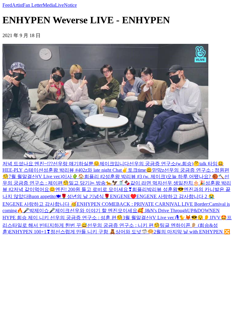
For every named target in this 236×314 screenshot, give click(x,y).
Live (59, 5)
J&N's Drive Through (165, 210)
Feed (7, 5)
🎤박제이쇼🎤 (39, 210)
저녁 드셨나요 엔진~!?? (27, 163)
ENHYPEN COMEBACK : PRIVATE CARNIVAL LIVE (135, 204)
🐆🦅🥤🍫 (118, 183)
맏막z (158, 170)
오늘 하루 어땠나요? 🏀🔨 (195, 176)
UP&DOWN (200, 210)
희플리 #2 (94, 176)
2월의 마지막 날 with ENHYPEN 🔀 (192, 231)
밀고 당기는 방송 (87, 183)
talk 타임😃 (211, 163)
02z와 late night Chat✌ (104, 170)
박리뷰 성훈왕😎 (165, 189)
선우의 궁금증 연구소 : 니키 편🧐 (123, 225)
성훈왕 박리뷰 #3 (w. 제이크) (136, 176)
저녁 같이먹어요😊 (34, 189)
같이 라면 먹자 (146, 183)
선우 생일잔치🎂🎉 (183, 183)
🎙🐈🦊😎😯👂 (193, 217)
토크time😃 (140, 170)
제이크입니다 (114, 163)
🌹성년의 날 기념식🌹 (85, 196)
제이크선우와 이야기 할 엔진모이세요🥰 (99, 210)
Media (49, 5)
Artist (17, 5)
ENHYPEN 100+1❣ (29, 231)
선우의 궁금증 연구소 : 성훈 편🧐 (86, 217)
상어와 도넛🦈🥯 (135, 231)
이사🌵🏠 (73, 176)
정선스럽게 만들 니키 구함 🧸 (83, 231)
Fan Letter (33, 5)
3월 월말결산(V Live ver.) (149, 217)
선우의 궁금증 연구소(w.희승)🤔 (164, 163)
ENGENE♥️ (123, 196)
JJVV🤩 (218, 217)
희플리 (139, 189)
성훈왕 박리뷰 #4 (61, 170)
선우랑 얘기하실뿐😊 (76, 163)
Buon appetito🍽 (44, 196)
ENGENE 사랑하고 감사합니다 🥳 (39, 204)
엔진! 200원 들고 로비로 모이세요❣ (93, 189)
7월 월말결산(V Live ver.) (35, 176)
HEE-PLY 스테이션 (22, 170)
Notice (70, 5)
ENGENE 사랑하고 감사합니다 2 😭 (175, 196)
